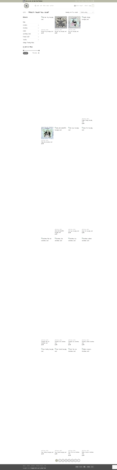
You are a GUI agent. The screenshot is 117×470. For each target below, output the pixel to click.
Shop (41, 6)
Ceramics (25, 25)
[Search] (35, 5)
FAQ (91, 1)
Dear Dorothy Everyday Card (47, 452)
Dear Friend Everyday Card (60, 452)
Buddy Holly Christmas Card (46, 142)
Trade (79, 1)
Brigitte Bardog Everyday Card (87, 121)
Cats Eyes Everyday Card (73, 231)
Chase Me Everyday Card (87, 231)
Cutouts (24, 31)
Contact (82, 1)
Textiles (25, 40)
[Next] (78, 460)
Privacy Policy (87, 1)
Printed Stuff (26, 37)
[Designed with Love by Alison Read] (28, 5)
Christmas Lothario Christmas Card (88, 342)
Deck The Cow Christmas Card (73, 452)
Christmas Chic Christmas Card (60, 342)
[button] (78, 5)
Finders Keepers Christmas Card (87, 452)
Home (38, 6)
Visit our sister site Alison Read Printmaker (34, 1)
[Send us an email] (93, 1)
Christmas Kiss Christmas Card (73, 342)
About (76, 1)
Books (24, 22)
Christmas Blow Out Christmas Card (45, 342)
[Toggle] (38, 25)
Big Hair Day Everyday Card (60, 31)
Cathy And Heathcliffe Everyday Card (59, 231)
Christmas (25, 28)
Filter (25, 53)
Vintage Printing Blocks (28, 43)
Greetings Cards (27, 34)
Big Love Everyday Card (73, 31)
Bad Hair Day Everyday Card (47, 31)
